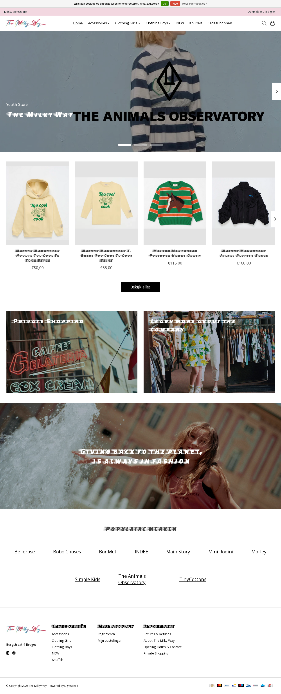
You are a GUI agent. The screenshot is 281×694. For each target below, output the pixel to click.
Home (78, 23)
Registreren (106, 634)
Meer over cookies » (194, 3)
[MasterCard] (219, 686)
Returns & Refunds (157, 634)
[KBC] (262, 686)
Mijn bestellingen (110, 640)
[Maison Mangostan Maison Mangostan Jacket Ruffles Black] (243, 203)
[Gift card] (270, 686)
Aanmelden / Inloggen (262, 12)
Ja (164, 3)
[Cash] (212, 686)
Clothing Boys (62, 647)
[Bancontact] (234, 686)
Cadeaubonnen (220, 23)
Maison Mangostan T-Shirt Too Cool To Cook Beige (106, 255)
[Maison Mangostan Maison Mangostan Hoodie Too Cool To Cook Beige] (37, 203)
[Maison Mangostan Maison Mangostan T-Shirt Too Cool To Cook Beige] (106, 203)
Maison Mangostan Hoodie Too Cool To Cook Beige (37, 255)
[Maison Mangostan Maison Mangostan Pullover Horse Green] (175, 203)
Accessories (60, 634)
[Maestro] (241, 686)
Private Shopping (156, 653)
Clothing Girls (61, 640)
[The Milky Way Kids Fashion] (25, 23)
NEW (180, 23)
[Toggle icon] (264, 23)
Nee (175, 3)
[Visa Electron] (248, 686)
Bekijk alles (140, 287)
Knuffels (195, 23)
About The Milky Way (159, 640)
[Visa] (227, 686)
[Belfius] (255, 686)
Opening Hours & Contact (163, 647)
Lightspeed (71, 686)
